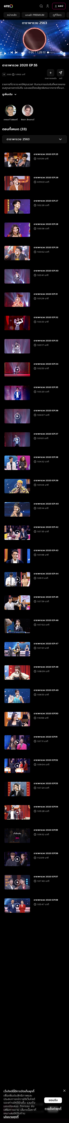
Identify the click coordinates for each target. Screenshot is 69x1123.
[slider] (51, 52)
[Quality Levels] (61, 51)
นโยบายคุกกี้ (11, 1117)
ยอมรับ (53, 1100)
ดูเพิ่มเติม (7, 94)
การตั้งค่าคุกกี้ (53, 1109)
